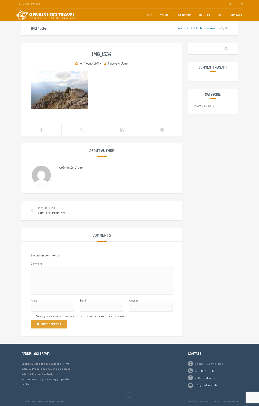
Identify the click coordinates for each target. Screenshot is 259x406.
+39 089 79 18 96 (204, 371)
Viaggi (164, 15)
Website (134, 300)
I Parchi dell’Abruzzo (205, 28)
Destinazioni (183, 15)
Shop (220, 15)
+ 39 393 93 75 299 (205, 378)
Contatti (236, 15)
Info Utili (205, 15)
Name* (34, 300)
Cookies (216, 401)
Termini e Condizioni (199, 401)
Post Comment (51, 324)
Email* (83, 300)
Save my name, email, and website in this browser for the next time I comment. (80, 316)
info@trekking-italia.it (207, 385)
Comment (36, 263)
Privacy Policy (231, 401)
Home (150, 15)
